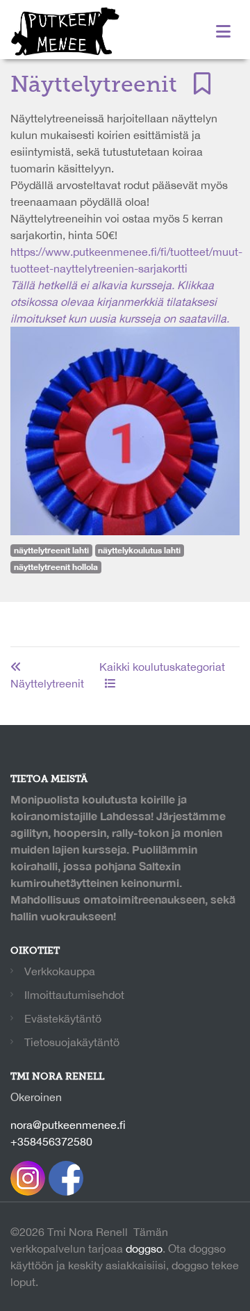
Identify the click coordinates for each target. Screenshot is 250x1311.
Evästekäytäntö (62, 1018)
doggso (144, 1248)
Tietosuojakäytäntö (71, 1042)
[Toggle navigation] (223, 31)
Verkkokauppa (59, 971)
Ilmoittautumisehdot (74, 994)
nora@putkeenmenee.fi (68, 1124)
